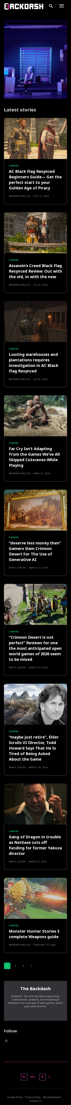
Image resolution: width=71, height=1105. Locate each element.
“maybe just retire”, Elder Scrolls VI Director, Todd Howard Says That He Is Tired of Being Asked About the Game (34, 748)
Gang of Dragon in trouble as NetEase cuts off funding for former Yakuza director (35, 845)
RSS (32, 1077)
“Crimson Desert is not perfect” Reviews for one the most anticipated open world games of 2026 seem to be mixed (35, 648)
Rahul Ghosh (17, 567)
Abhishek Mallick (19, 196)
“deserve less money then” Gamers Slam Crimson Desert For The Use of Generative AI (35, 551)
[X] (6, 1041)
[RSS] (24, 1077)
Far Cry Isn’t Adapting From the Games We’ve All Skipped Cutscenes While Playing (34, 457)
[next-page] (31, 966)
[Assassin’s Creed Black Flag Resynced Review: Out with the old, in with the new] (35, 232)
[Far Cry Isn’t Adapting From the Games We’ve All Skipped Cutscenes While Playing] (35, 415)
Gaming (14, 166)
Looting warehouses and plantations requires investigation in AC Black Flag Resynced (33, 363)
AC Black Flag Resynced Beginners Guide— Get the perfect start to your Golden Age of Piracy (35, 180)
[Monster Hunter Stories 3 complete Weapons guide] (35, 898)
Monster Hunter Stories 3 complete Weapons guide (34, 933)
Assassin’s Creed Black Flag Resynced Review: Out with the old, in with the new (35, 271)
